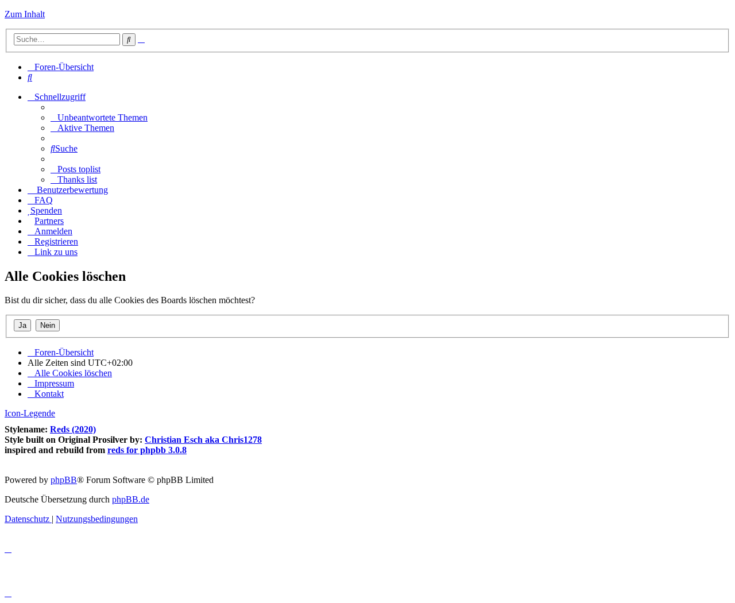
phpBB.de (130, 499)
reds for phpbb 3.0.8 (147, 450)
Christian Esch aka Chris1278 (203, 439)
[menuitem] (30, 77)
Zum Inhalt (25, 14)
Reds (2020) (73, 429)
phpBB (64, 480)
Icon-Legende (30, 413)
